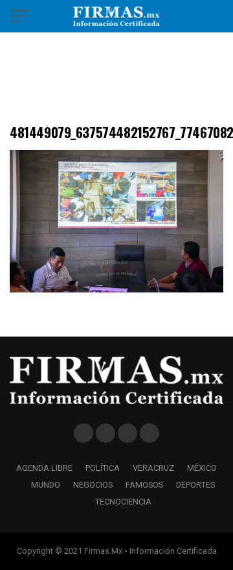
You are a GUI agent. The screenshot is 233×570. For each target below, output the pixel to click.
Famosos (144, 485)
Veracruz (153, 468)
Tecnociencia (123, 501)
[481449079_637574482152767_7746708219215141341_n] (116, 289)
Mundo (45, 485)
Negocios (93, 485)
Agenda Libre (44, 468)
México (202, 468)
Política (102, 468)
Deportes (195, 485)
